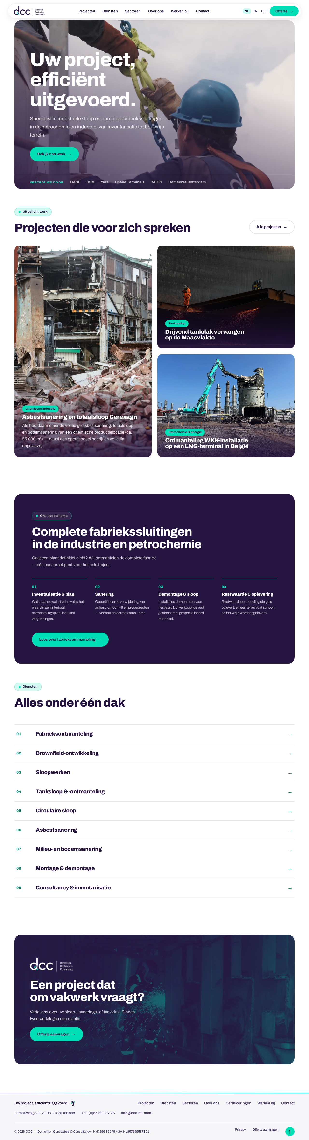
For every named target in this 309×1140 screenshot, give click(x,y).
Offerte (281, 11)
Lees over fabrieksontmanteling (67, 639)
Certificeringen (238, 1103)
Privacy (240, 1129)
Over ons (156, 11)
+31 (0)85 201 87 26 (98, 1113)
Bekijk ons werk (51, 154)
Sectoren (133, 11)
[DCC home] (29, 11)
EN (255, 11)
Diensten (110, 11)
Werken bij (180, 11)
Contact (202, 11)
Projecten (86, 11)
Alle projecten (268, 227)
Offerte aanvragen (53, 1034)
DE (263, 11)
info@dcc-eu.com (136, 1113)
